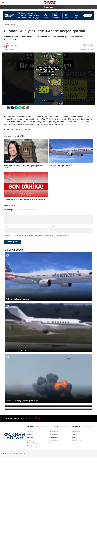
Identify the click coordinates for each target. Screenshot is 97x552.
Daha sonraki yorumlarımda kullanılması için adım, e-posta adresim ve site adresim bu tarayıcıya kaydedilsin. (37, 235)
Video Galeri (89, 49)
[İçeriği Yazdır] (27, 107)
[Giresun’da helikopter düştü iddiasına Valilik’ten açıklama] (26, 184)
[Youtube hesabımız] (39, 418)
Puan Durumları (54, 440)
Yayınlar (51, 443)
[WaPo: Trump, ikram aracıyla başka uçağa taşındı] (48, 409)
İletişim (74, 443)
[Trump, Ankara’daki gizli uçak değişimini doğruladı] (48, 406)
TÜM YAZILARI (87, 45)
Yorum (6, 213)
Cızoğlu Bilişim (23, 453)
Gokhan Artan (76, 431)
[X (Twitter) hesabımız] (32, 418)
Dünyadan (30, 446)
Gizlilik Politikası (76, 440)
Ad (5, 227)
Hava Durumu (53, 437)
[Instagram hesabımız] (35, 418)
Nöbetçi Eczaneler (54, 431)
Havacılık (82, 49)
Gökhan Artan (13, 45)
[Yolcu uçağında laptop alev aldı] (71, 151)
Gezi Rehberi (31, 437)
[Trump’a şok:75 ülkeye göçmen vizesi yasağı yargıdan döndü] (26, 151)
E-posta (52, 227)
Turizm (29, 440)
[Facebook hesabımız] (29, 418)
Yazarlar (74, 434)
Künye (74, 437)
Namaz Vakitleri (54, 434)
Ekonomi (29, 434)
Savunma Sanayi (32, 443)
